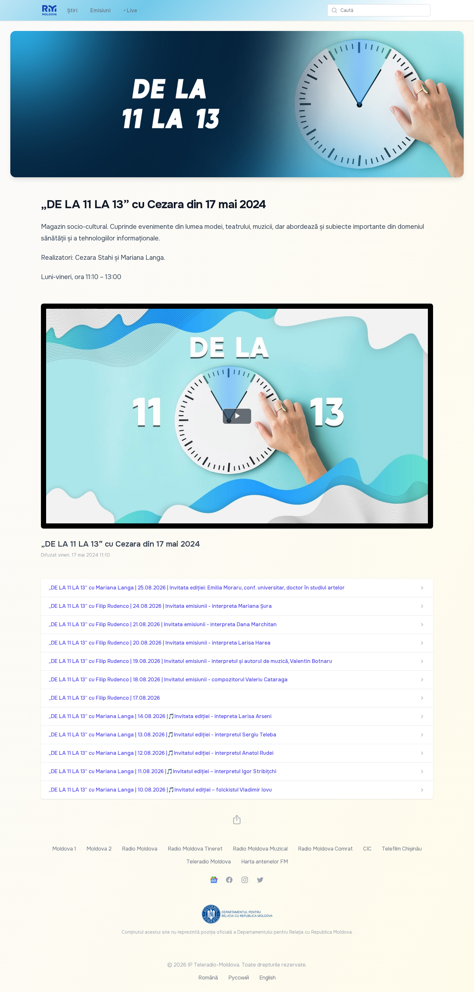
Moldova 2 (99, 848)
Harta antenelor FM (264, 861)
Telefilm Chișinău (402, 848)
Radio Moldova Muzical (260, 848)
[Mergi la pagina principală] (49, 10)
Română (208, 977)
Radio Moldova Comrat (325, 848)
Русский (238, 977)
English (267, 977)
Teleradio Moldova (208, 861)
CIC (367, 848)
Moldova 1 (64, 848)
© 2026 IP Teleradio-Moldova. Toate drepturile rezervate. (237, 964)
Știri (72, 10)
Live (130, 10)
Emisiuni (100, 10)
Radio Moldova (139, 848)
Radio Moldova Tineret (195, 848)
